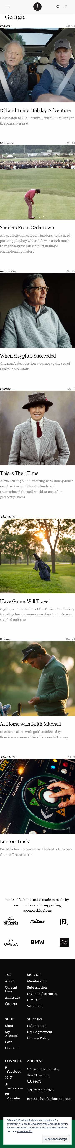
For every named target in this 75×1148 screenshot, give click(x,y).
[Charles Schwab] (64, 941)
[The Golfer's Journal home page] (37, 9)
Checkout (12, 1047)
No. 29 (70, 143)
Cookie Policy (25, 1131)
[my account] (66, 7)
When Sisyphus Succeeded (28, 356)
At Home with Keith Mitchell (30, 724)
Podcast (5, 25)
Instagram (14, 1087)
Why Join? (35, 1005)
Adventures (7, 516)
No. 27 (71, 388)
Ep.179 (70, 25)
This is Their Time (19, 473)
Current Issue (11, 989)
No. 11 (71, 756)
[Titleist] (37, 920)
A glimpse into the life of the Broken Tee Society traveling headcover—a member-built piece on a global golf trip (37, 614)
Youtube (12, 1097)
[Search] (58, 7)
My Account (11, 1033)
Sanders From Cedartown (27, 227)
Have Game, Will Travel (25, 601)
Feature (5, 388)
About (10, 980)
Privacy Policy (38, 1037)
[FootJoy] (64, 920)
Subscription (37, 987)
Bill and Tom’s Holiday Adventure (35, 110)
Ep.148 (70, 639)
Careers (11, 1003)
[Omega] (11, 941)
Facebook (13, 1071)
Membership (37, 980)
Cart (8, 1041)
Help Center (36, 1025)
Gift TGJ (33, 999)
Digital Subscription (42, 993)
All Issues (12, 997)
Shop (9, 1025)
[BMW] (37, 941)
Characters (7, 143)
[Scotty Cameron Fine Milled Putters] (11, 920)
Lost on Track (14, 841)
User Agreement (39, 1031)
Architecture (8, 271)
